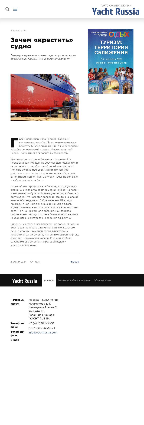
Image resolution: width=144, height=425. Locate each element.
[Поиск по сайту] (7, 9)
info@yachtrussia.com (42, 332)
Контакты (49, 280)
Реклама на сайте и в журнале (73, 280)
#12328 (74, 262)
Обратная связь (102, 280)
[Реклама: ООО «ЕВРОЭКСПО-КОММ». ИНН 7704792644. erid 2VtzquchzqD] (110, 61)
